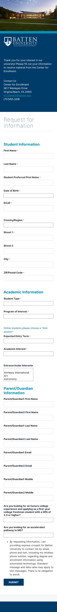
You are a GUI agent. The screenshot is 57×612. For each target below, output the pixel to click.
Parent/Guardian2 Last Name (21, 439)
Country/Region (14, 220)
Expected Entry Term (17, 336)
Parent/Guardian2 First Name (21, 412)
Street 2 (8, 245)
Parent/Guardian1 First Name (21, 398)
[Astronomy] (18, 379)
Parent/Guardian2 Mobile (18, 492)
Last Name (11, 163)
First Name (11, 150)
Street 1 (9, 232)
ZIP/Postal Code (14, 272)
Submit (14, 582)
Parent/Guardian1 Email (17, 452)
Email (8, 202)
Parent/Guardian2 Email (18, 465)
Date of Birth (12, 190)
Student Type (12, 298)
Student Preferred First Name (22, 177)
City (7, 259)
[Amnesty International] (18, 372)
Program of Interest (16, 311)
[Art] (18, 375)
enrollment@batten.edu (17, 95)
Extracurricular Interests (18, 365)
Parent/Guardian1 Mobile (18, 479)
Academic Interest (15, 348)
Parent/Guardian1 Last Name (21, 425)
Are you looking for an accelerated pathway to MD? (24, 529)
